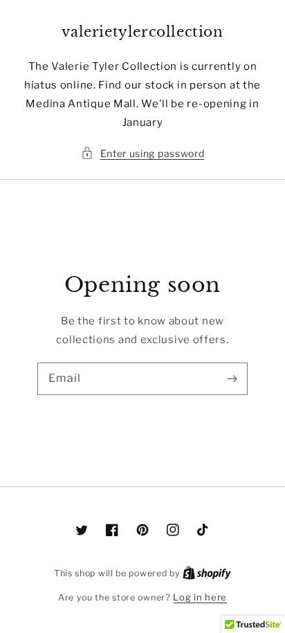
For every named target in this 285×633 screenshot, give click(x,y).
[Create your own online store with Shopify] (207, 572)
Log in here (200, 597)
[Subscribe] (232, 378)
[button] (143, 153)
